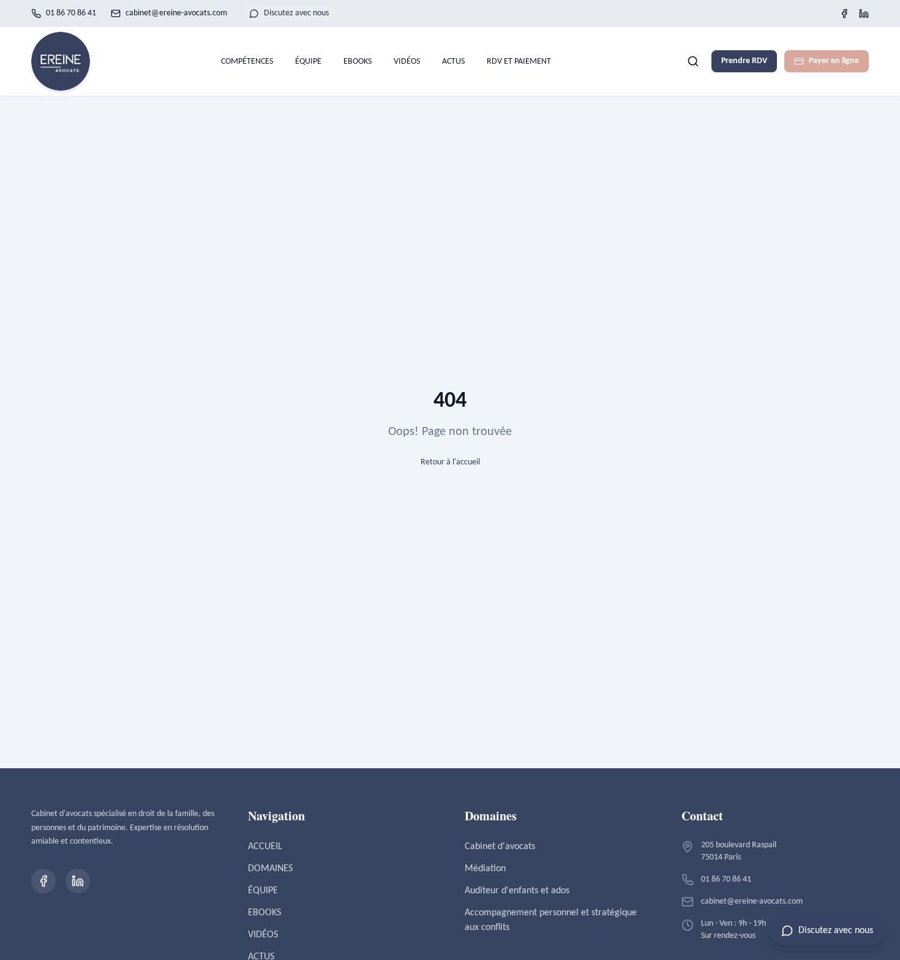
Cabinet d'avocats (500, 847)
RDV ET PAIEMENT (519, 61)
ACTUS (453, 61)
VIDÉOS (407, 61)
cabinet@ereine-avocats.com (176, 13)
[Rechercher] (693, 61)
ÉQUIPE (308, 61)
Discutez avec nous (296, 13)
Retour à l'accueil (450, 462)
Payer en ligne (834, 61)
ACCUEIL (265, 847)
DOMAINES (270, 869)
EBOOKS (357, 61)
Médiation (485, 869)
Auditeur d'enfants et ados (517, 891)
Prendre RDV (744, 61)
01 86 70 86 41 (71, 13)
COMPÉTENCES (247, 61)
